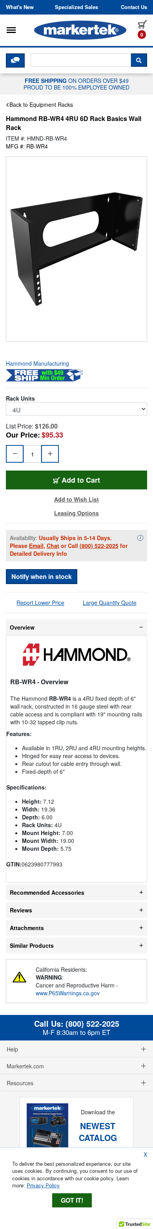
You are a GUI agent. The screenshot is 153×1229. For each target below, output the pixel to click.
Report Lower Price (40, 602)
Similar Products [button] (32, 945)
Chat (53, 545)
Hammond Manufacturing (37, 363)
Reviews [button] (21, 910)
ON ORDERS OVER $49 (76, 84)
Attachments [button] (27, 928)
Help (12, 1049)
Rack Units (20, 398)
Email (36, 545)
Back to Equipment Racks (41, 104)
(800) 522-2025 (99, 545)
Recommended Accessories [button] (47, 892)
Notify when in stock (41, 576)
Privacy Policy (43, 1185)
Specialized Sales (76, 7)
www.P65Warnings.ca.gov (68, 993)
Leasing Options (76, 513)
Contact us (134, 7)
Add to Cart (95, 479)
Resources (20, 1083)
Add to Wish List (76, 499)
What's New (20, 7)
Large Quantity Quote (110, 602)
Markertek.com (25, 1066)
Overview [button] (22, 627)
